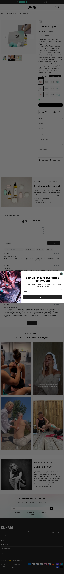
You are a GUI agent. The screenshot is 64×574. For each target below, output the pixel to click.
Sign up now (43, 297)
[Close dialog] (61, 273)
